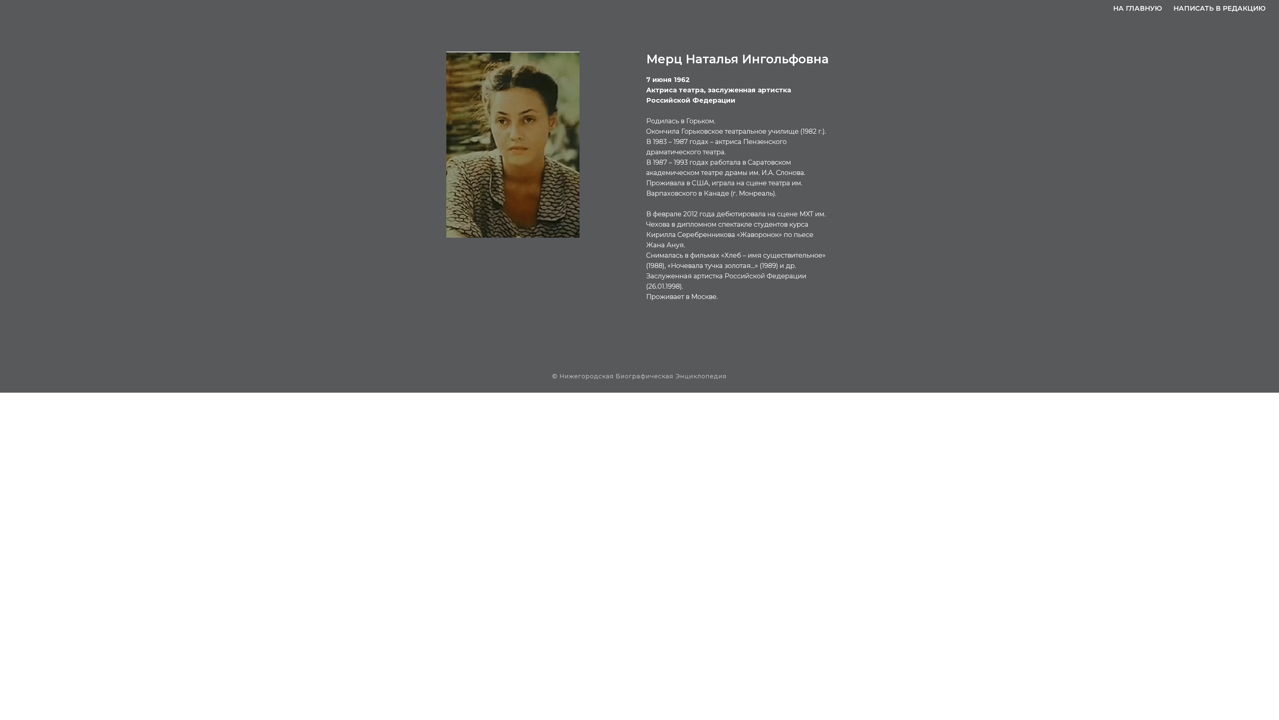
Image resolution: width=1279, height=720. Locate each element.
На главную (1137, 8)
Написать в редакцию (1219, 8)
